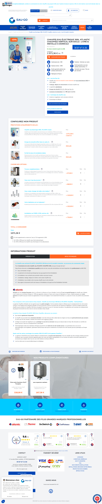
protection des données (80, 469)
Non (81, 169)
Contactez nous (57, 10)
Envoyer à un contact (87, 351)
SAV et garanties (80, 461)
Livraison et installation (55, 92)
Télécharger (57, 112)
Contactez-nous (22, 473)
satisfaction (58, 87)
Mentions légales (65, 501)
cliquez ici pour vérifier (63, 450)
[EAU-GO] (18, 20)
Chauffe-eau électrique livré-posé (20, 32)
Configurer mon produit (58, 57)
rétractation (80, 471)
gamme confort (49, 319)
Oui (85, 169)
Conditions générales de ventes (54, 501)
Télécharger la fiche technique (51, 351)
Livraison (80, 457)
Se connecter (74, 10)
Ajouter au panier (85, 233)
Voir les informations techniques (58, 103)
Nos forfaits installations (80, 465)
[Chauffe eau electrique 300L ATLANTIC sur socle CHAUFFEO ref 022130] (10, 67)
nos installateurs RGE (82, 80)
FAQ (80, 463)
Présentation (30, 256)
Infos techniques (70, 256)
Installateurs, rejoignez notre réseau (80, 467)
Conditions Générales (80, 459)
